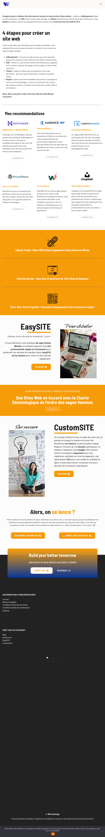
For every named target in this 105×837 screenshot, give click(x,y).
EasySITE (6, 640)
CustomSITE (7, 643)
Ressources (7, 637)
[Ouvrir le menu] (101, 4)
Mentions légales (9, 602)
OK (53, 834)
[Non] (102, 832)
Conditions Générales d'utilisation (16, 607)
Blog (4, 635)
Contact (5, 599)
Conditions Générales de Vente (14, 605)
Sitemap (5, 611)
